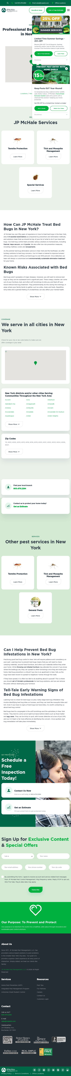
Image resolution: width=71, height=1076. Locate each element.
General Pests (36, 610)
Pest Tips (40, 985)
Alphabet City (10, 404)
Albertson (51, 400)
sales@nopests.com (8, 1021)
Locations (24, 93)
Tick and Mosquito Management (53, 149)
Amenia (8, 408)
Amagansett (30, 404)
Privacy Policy (6, 1073)
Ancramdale (9, 412)
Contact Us (41, 996)
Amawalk (51, 404)
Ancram (50, 408)
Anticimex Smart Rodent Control (13, 992)
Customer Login (43, 999)
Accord (7, 400)
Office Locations (38, 1073)
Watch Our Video (59, 108)
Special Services (35, 185)
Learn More (60, 53)
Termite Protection (17, 148)
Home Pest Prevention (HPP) (11, 985)
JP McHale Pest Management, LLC (13, 969)
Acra (28, 400)
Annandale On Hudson (56, 412)
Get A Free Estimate (44, 53)
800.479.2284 (6, 1015)
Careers (39, 992)
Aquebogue (9, 416)
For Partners (41, 989)
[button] (35, 65)
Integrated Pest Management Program (15, 989)
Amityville (29, 408)
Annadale (29, 412)
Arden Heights (53, 416)
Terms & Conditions (22, 1073)
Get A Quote (41, 108)
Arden (28, 416)
